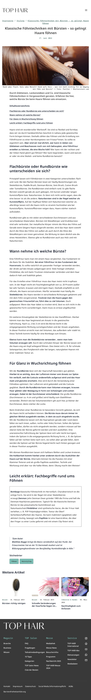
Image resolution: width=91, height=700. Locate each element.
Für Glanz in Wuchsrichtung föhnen (26, 119)
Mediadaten (72, 663)
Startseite (7, 21)
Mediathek (50, 643)
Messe (49, 638)
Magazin (8, 638)
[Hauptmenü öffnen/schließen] (86, 10)
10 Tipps (28, 656)
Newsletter (72, 659)
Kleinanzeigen (73, 655)
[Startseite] (15, 10)
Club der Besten (31, 670)
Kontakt (7, 686)
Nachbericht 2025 (53, 661)
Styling (20, 21)
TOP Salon (31, 638)
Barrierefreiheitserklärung (15, 691)
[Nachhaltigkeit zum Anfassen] (75, 586)
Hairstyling (26, 561)
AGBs (71, 686)
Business (7, 648)
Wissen (7, 652)
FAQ (26, 643)
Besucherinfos (52, 652)
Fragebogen (30, 648)
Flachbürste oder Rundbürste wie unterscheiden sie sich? (37, 111)
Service (72, 638)
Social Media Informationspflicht (52, 686)
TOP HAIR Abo (73, 650)
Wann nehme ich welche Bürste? (25, 115)
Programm (50, 656)
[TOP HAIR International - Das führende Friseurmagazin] (24, 626)
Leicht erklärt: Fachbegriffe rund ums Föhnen (31, 123)
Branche (7, 643)
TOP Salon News (32, 665)
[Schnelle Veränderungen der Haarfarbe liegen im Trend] (45, 586)
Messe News (51, 648)
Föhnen (14, 561)
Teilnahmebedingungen (35, 652)
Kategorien (29, 661)
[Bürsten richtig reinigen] (16, 586)
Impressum (18, 686)
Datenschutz (30, 686)
